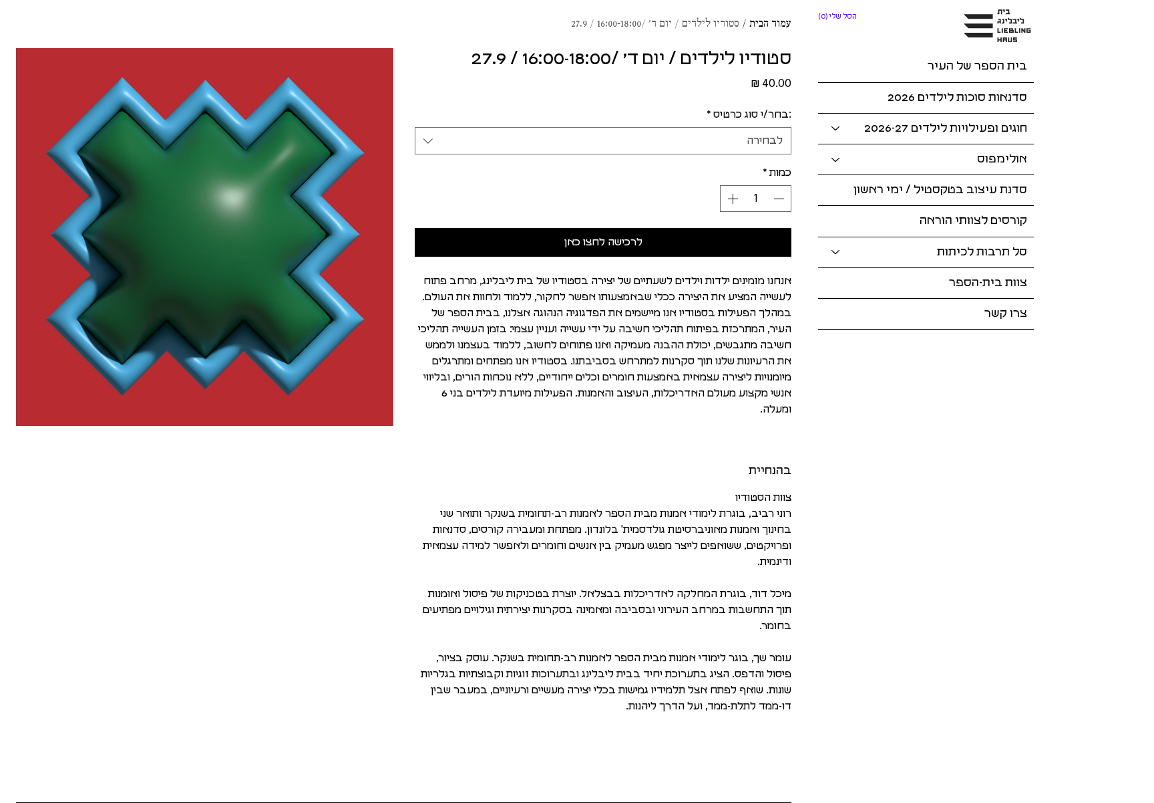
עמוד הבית (770, 24)
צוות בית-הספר (988, 283)
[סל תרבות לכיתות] (834, 252)
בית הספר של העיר (977, 66)
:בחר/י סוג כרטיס (749, 114)
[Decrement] (780, 198)
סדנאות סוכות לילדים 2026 (957, 98)
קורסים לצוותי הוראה (973, 221)
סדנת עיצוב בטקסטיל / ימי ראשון (940, 190)
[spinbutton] (756, 198)
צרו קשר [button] (1005, 314)
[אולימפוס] (834, 159)
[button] (838, 16)
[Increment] (731, 198)
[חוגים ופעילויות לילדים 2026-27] (834, 129)
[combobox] (603, 140)
